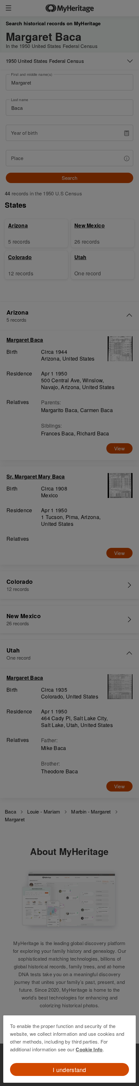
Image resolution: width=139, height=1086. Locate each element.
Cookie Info (89, 1049)
